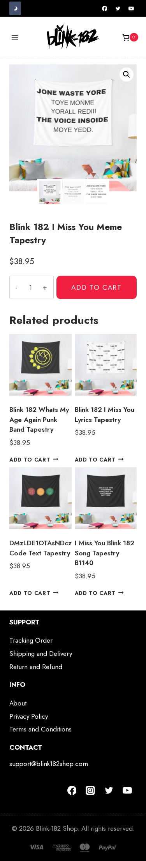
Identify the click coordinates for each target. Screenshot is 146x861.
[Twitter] (118, 8)
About (17, 703)
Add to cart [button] (29, 459)
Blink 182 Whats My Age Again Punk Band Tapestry (39, 419)
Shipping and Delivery (40, 653)
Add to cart (96, 287)
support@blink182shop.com (48, 763)
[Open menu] (15, 37)
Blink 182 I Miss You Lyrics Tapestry (104, 414)
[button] (127, 74)
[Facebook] (104, 8)
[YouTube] (131, 8)
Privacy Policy (28, 716)
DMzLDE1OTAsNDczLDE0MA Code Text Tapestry (54, 548)
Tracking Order (31, 640)
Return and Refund (35, 666)
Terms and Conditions (40, 729)
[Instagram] (90, 790)
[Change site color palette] (15, 8)
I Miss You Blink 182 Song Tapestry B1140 (104, 552)
